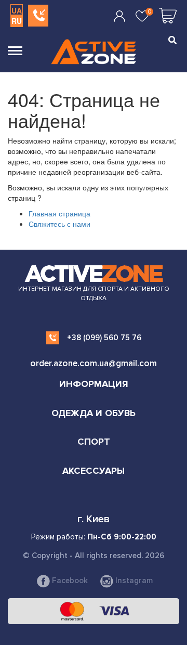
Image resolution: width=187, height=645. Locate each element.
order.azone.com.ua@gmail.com (93, 363)
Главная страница (59, 213)
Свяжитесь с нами (59, 223)
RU (16, 21)
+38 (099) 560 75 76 (104, 337)
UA (16, 10)
